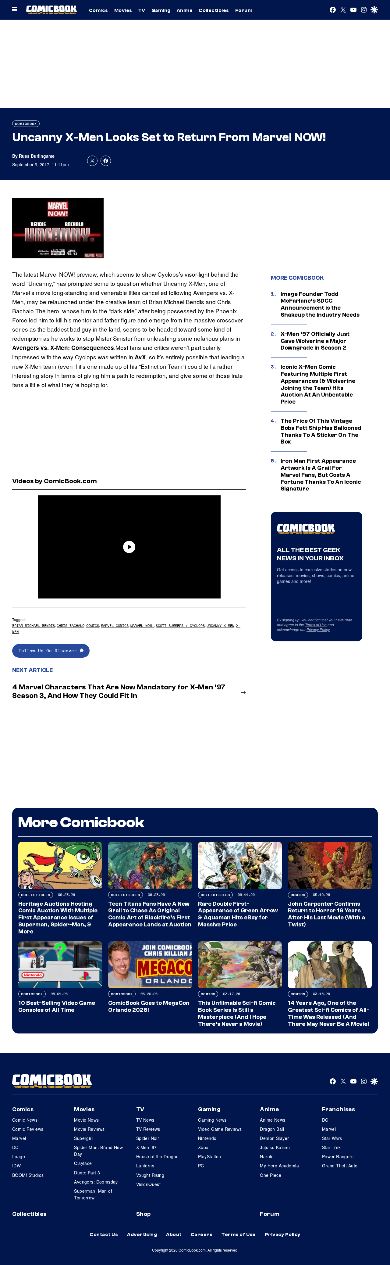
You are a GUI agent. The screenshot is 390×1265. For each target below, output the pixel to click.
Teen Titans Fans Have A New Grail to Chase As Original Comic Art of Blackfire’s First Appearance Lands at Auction (149, 914)
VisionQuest (148, 1184)
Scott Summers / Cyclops (180, 625)
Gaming (161, 10)
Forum (243, 10)
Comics (98, 10)
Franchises (338, 1109)
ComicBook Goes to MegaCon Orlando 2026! (149, 1006)
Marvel (19, 1138)
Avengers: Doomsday (96, 1182)
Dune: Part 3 (87, 1173)
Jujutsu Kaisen (275, 1147)
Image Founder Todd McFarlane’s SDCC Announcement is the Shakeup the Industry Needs (320, 304)
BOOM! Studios (28, 1175)
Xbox (203, 1147)
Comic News (24, 1120)
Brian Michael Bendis (33, 625)
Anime (185, 10)
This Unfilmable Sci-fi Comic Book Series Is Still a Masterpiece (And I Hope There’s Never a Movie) (237, 1013)
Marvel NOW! (142, 625)
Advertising (142, 1234)
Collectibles (214, 10)
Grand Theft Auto (340, 1166)
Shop (143, 1214)
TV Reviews (148, 1129)
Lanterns (145, 1166)
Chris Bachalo (70, 625)
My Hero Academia (279, 1166)
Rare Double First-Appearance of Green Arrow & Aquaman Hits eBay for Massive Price (238, 914)
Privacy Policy (318, 629)
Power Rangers (337, 1156)
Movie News (86, 1120)
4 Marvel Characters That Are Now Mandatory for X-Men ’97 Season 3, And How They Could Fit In (118, 691)
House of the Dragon (157, 1156)
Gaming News (212, 1120)
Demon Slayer (274, 1138)
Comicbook (26, 123)
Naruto (267, 1156)
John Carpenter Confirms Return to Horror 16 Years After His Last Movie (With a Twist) (326, 914)
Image (18, 1156)
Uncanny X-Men (220, 625)
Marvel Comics (115, 625)
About (173, 1234)
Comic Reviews (27, 1129)
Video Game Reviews (220, 1129)
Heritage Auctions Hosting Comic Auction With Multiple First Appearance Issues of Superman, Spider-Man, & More (58, 917)
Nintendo (207, 1138)
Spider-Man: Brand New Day (98, 1150)
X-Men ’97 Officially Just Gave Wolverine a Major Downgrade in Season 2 (315, 341)
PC (201, 1166)
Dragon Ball (272, 1129)
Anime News (272, 1120)
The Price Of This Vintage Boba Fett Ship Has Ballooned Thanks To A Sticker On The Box (321, 431)
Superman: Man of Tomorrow (93, 1194)
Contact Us (104, 1234)
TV (141, 10)
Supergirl (83, 1138)
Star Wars (332, 1138)
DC (15, 1147)
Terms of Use (316, 624)
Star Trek (331, 1147)
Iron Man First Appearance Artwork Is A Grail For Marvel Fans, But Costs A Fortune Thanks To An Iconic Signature (321, 475)
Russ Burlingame (37, 156)
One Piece (270, 1175)
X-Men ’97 (146, 1147)
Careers (201, 1234)
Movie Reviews (89, 1129)
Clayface (83, 1163)
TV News (145, 1120)
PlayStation (209, 1156)
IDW (16, 1166)
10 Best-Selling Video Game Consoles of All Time (56, 1006)
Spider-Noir (147, 1138)
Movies (123, 10)
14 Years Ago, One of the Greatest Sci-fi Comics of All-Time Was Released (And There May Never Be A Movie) (329, 1013)
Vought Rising (150, 1175)
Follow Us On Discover (49, 650)
